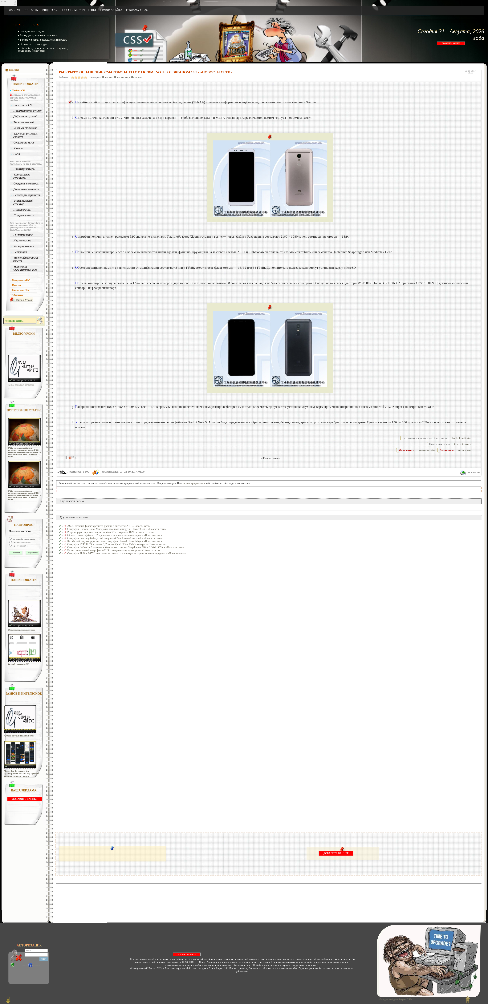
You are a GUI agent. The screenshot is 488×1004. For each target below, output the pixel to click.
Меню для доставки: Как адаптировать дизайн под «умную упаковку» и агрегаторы (21, 773)
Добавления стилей (25, 116)
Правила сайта (111, 10)
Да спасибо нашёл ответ (23, 539)
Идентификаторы (24, 168)
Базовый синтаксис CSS (18, 664)
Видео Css (49, 10)
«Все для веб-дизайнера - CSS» (395, 999)
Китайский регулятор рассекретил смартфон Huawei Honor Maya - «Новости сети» (114, 541)
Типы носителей (23, 122)
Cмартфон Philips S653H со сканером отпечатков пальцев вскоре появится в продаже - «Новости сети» (126, 553)
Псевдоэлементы (24, 215)
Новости (107, 77)
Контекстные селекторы (21, 176)
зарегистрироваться (193, 483)
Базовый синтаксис (25, 127)
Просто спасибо (20, 546)
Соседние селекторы (26, 183)
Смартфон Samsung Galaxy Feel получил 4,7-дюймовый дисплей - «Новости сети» (114, 538)
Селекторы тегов (24, 142)
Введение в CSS (23, 105)
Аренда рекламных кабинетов (21, 385)
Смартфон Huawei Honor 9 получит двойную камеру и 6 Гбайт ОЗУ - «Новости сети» (116, 529)
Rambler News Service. (461, 438)
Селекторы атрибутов (27, 194)
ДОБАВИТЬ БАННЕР (451, 43)
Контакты (31, 10)
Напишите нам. (464, 450)
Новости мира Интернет (78, 10)
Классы (18, 148)
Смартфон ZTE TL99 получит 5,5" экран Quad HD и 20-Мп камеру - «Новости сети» (116, 544)
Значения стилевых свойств (25, 135)
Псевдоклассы (22, 209)
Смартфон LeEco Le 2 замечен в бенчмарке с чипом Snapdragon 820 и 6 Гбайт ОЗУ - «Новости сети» (125, 547)
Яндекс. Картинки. (462, 444)
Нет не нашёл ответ (21, 542)
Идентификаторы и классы (25, 259)
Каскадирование (23, 246)
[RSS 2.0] (442, 10)
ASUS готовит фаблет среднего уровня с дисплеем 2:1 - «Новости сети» (108, 526)
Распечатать (473, 472)
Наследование (22, 240)
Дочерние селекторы (26, 189)
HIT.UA (3, 1)
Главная (14, 10)
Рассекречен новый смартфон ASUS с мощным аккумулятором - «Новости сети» (113, 550)
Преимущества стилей (27, 110)
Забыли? (37, 965)
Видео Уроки (24, 299)
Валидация (20, 251)
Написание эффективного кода (25, 268)
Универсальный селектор (23, 202)
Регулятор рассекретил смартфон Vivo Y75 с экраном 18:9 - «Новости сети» (110, 532)
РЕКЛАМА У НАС (137, 10)
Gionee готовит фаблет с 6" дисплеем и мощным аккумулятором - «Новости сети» (114, 535)
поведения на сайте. (426, 450)
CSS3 (16, 153)
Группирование (23, 234)
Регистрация (21, 965)
